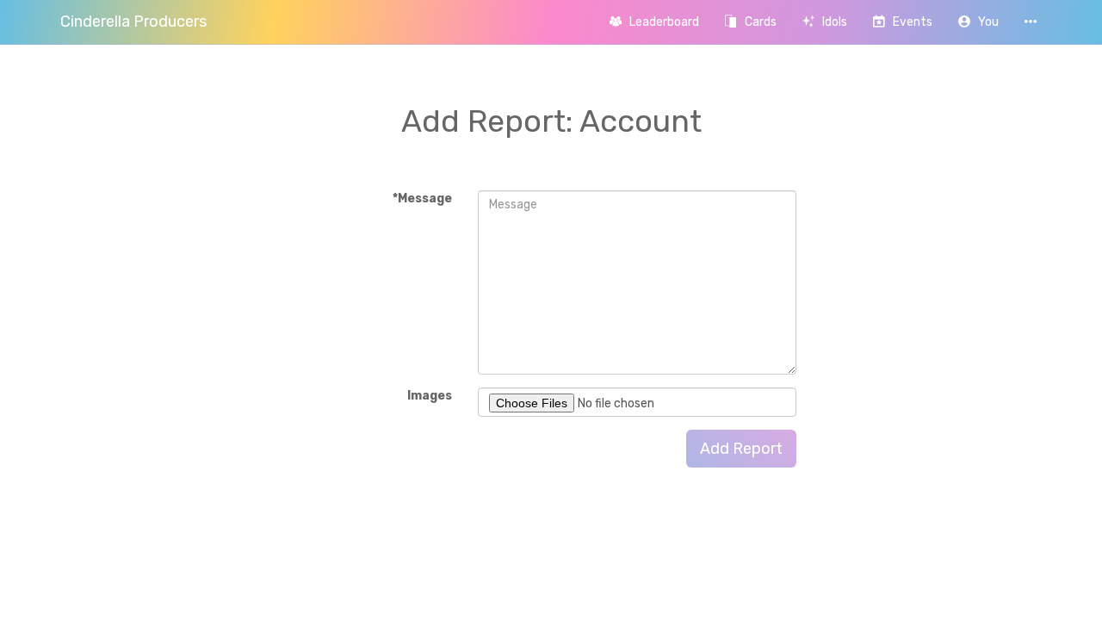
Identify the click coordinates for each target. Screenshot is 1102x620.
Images (429, 395)
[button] (978, 22)
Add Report (741, 448)
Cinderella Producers (133, 21)
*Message (422, 198)
